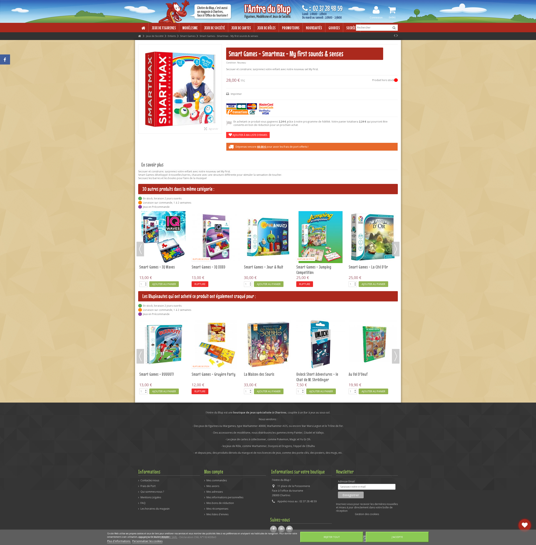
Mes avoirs (212, 486)
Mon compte (213, 472)
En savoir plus (152, 164)
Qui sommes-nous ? (152, 491)
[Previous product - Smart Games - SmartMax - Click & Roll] (394, 35)
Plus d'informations (119, 541)
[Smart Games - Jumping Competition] (320, 344)
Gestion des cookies (367, 514)
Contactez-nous (149, 480)
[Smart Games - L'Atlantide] (373, 217)
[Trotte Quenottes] (216, 344)
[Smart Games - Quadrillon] (268, 344)
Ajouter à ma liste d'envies (249, 135)
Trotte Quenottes (204, 374)
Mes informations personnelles (224, 497)
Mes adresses (214, 491)
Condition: (231, 62)
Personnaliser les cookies (147, 541)
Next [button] (395, 249)
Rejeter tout (332, 537)
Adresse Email (346, 481)
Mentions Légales (150, 497)
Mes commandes (216, 480)
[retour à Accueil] (139, 36)
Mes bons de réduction (220, 503)
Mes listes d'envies (217, 514)
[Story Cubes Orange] (373, 344)
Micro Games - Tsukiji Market (160, 374)
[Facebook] (273, 529)
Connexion (376, 17)
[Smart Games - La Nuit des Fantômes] (268, 217)
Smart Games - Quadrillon (263, 374)
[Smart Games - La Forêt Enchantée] (216, 217)
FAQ (143, 503)
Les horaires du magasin (155, 508)
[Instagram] (289, 529)
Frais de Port (148, 486)
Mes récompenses (217, 508)
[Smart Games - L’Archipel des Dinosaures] (320, 217)
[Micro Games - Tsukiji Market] (163, 344)
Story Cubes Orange (363, 374)
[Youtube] (281, 529)
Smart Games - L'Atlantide (368, 227)
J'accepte (397, 537)
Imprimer (236, 94)
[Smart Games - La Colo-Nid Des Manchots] (163, 217)
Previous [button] (140, 249)
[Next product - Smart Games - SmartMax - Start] (397, 35)
